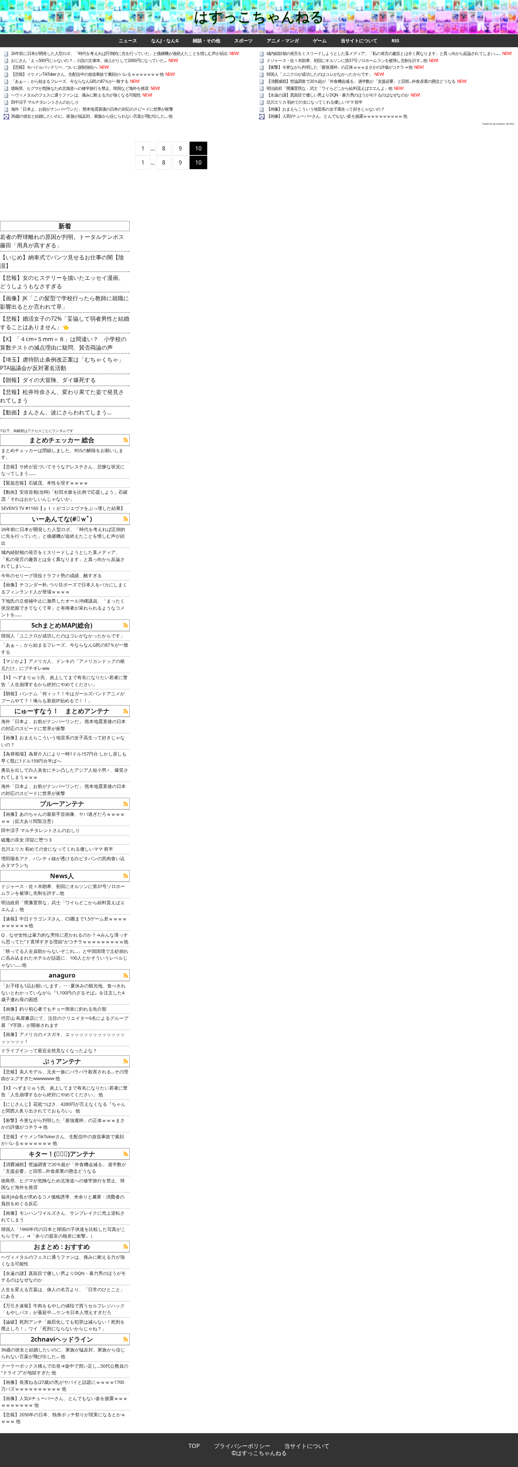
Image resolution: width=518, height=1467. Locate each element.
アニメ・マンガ (283, 40)
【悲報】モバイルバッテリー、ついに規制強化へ (54, 67)
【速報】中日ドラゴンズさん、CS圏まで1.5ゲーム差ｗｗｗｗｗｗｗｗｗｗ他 (64, 922)
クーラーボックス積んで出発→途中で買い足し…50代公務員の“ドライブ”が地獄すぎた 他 (64, 1369)
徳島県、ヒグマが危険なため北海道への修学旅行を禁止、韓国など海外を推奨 (80, 88)
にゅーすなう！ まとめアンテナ (62, 711)
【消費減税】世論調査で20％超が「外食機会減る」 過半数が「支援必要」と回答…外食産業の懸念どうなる (360, 81)
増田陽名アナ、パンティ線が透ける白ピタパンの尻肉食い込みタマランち (63, 862)
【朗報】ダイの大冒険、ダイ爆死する (48, 380)
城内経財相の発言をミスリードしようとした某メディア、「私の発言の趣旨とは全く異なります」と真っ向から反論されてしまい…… (383, 53)
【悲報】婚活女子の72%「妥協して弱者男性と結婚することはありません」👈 (64, 323)
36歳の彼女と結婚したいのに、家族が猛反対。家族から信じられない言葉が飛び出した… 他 (91, 116)
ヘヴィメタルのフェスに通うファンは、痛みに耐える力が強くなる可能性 (76, 95)
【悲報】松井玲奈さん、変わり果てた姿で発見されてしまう (62, 396)
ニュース (128, 40)
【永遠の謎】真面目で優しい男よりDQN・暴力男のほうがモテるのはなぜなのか (337, 95)
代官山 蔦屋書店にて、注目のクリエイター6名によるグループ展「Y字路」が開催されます (64, 1021)
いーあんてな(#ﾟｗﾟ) (62, 518)
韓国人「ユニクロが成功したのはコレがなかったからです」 (319, 74)
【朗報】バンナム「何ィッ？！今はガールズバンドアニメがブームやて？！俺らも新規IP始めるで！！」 (63, 697)
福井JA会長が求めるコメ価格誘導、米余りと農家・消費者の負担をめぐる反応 (62, 1200)
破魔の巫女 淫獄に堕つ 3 (26, 840)
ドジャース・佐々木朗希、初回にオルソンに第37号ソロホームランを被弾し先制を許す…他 (346, 60)
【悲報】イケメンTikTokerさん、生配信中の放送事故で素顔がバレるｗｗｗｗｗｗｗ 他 (87, 74)
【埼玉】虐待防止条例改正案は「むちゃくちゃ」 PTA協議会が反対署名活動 (65, 364)
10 (198, 148)
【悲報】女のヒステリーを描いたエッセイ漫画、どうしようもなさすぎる (62, 282)
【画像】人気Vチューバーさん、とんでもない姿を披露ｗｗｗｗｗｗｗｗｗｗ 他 (336, 116)
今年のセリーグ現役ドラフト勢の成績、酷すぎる (51, 575)
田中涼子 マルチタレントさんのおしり (45, 102)
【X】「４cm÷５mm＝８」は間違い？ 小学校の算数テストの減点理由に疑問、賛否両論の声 (63, 343)
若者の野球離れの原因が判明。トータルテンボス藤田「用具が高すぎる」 (62, 241)
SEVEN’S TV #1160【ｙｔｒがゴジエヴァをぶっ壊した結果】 (63, 508)
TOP (194, 1446)
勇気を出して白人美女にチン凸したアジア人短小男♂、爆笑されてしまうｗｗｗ (64, 773)
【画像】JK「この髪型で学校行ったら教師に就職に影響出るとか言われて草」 (64, 302)
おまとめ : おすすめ (62, 1246)
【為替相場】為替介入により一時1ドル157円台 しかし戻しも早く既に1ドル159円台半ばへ (64, 757)
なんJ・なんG (165, 40)
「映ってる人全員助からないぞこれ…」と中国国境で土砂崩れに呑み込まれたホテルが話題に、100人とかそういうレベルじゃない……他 (64, 958)
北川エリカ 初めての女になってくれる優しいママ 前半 (314, 102)
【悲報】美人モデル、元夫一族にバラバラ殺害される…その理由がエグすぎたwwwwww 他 (64, 1075)
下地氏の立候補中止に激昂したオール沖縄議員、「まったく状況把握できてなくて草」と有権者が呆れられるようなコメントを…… (63, 608)
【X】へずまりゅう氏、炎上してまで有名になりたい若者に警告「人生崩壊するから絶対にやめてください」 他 (64, 1091)
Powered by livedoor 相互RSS (498, 123)
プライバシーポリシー (242, 1446)
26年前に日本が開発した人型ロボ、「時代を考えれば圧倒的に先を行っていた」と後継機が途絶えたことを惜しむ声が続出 (119, 53)
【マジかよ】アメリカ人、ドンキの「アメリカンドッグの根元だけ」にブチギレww (63, 664)
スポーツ (243, 40)
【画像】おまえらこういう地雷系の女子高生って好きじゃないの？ (325, 109)
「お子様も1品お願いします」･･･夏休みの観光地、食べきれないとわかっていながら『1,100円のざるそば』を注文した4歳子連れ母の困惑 (63, 992)
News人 (62, 875)
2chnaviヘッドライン (62, 1339)
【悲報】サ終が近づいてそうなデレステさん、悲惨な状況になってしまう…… (63, 470)
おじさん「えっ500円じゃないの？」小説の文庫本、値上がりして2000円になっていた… (89, 60)
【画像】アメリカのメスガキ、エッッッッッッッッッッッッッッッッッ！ (63, 1037)
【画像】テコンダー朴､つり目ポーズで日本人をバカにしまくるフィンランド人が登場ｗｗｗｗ (64, 588)
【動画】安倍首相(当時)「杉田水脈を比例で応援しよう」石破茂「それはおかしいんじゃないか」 (64, 495)
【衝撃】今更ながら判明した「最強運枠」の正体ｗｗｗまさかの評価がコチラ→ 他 (339, 67)
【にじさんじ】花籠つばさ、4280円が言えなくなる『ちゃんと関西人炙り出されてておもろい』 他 (63, 1107)
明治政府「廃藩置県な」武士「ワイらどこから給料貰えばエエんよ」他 (329, 88)
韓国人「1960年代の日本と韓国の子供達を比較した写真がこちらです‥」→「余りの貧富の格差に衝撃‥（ (63, 1232)
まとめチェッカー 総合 (61, 440)
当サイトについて (359, 40)
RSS (395, 40)
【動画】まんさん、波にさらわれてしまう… (56, 412)
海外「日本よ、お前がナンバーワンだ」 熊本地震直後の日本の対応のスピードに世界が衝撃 (92, 109)
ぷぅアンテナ (62, 1061)
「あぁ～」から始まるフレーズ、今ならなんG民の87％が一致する (69, 81)
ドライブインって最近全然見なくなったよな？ (49, 1050)
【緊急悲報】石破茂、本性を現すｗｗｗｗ (44, 483)
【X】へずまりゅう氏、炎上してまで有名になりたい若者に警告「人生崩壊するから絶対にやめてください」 (64, 681)
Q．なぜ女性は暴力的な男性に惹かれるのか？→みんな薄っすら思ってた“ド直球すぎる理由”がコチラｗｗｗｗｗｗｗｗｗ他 (64, 938)
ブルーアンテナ (62, 803)
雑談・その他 (206, 40)
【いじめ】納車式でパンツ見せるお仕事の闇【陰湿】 (62, 261)
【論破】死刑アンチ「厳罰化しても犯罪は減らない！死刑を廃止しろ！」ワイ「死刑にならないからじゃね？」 (63, 1325)
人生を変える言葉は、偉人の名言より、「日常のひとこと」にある (63, 1293)
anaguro (62, 975)
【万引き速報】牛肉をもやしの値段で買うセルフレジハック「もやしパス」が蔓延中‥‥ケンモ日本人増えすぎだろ (63, 1309)
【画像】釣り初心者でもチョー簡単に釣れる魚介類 (53, 1009)
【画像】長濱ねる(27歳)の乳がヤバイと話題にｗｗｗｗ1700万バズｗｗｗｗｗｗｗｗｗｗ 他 (62, 1385)
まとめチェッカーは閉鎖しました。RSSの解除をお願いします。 (62, 454)
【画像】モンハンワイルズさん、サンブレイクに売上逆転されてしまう (63, 1216)
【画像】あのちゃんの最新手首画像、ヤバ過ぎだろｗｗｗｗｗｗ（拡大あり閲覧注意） (63, 817)
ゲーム (320, 40)
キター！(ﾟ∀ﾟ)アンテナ (62, 1153)
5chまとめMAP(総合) (61, 625)
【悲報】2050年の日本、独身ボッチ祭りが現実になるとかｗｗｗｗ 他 (63, 1418)
